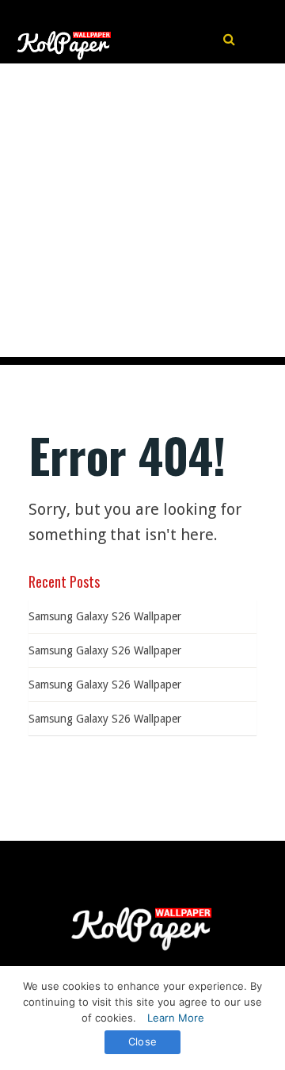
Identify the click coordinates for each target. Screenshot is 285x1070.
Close (142, 1041)
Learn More (175, 1017)
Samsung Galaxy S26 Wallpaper (104, 616)
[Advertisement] (142, 214)
